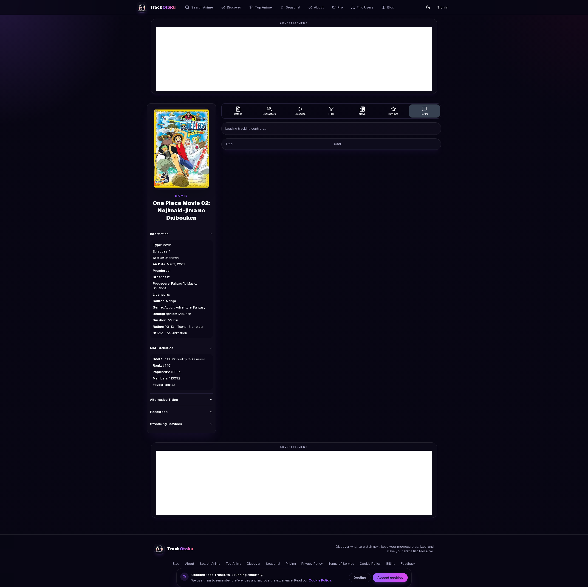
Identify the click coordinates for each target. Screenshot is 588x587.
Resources (158, 412)
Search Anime (202, 7)
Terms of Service (341, 563)
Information (159, 234)
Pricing (291, 563)
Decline (360, 577)
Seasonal (293, 7)
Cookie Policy (370, 563)
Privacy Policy (312, 563)
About (319, 7)
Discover (234, 7)
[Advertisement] (294, 59)
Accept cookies (390, 577)
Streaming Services (166, 424)
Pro (340, 7)
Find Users (365, 7)
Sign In (442, 7)
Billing (390, 563)
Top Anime (263, 7)
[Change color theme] (428, 7)
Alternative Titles (164, 400)
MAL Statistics (161, 348)
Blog (390, 7)
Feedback (408, 563)
